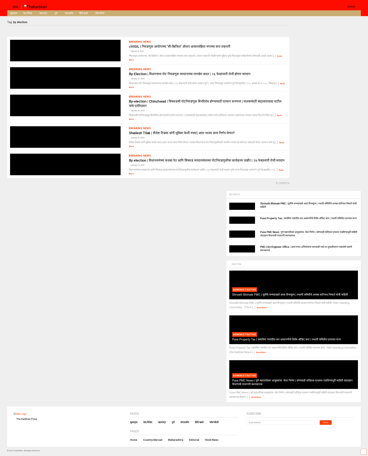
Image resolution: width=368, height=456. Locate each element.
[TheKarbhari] (34, 6)
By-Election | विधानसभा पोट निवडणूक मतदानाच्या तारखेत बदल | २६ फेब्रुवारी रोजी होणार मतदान (189, 74)
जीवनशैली (99, 13)
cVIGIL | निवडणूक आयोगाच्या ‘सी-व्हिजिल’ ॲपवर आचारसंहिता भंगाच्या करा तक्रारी (179, 47)
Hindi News (211, 439)
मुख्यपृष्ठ (14, 13)
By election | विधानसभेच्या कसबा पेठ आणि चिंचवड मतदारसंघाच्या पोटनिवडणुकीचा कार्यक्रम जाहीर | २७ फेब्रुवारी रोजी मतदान (206, 160)
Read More (262, 307)
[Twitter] (333, 6)
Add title (236, 264)
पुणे (56, 13)
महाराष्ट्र (43, 13)
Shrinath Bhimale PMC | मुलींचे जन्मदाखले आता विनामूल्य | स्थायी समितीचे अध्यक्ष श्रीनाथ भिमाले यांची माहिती (290, 294)
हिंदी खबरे (83, 13)
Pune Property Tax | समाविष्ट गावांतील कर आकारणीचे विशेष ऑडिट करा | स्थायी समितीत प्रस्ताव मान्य (308, 218)
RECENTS (234, 194)
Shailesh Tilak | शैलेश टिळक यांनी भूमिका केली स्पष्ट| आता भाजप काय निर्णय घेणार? (182, 133)
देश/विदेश (27, 13)
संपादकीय (69, 13)
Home (133, 439)
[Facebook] (344, 6)
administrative (244, 289)
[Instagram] (339, 6)
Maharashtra (175, 439)
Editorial (194, 439)
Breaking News (140, 41)
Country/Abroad (152, 439)
